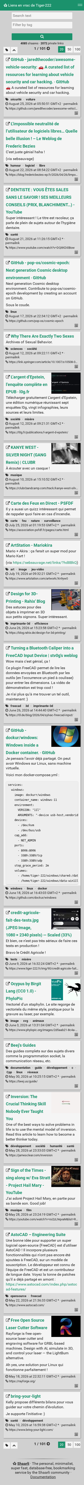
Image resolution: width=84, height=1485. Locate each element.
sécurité (15, 99)
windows (16, 888)
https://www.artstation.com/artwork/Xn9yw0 (38, 578)
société (32, 349)
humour (15, 165)
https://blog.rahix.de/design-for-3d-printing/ (37, 632)
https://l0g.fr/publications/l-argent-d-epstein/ (38, 432)
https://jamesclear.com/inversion (30, 1155)
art (12, 569)
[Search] (42, 36)
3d (27, 706)
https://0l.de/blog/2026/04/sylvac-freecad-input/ (40, 715)
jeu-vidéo (38, 569)
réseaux (32, 1072)
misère (29, 419)
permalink (43, 104)
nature (35, 521)
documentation (20, 1067)
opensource (18, 1296)
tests (13, 959)
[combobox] (42, 24)
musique (16, 475)
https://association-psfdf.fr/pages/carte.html (38, 530)
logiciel (30, 165)
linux (13, 311)
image (23, 569)
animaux (38, 1021)
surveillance (52, 521)
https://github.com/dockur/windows (32, 897)
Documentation (43, 1477)
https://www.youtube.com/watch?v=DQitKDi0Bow (41, 247)
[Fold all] (14, 50)
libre (42, 165)
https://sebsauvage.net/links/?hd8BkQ (45, 562)
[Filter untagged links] (7, 50)
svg (25, 1021)
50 (69, 49)
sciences (16, 349)
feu (24, 521)
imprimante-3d (20, 623)
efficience (41, 623)
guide (38, 1067)
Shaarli (23, 1463)
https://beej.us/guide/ (23, 1081)
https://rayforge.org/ (21, 1381)
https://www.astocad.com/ (26, 1305)
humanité (56, 1146)
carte (14, 521)
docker (42, 888)
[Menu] (80, 6)
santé (14, 234)
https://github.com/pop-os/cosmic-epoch (35, 321)
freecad (15, 706)
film (29, 1210)
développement (57, 1067)
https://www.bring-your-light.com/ (30, 1430)
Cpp (9, 1072)
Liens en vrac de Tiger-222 (29, 5)
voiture (30, 99)
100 (77, 49)
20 (61, 49)
